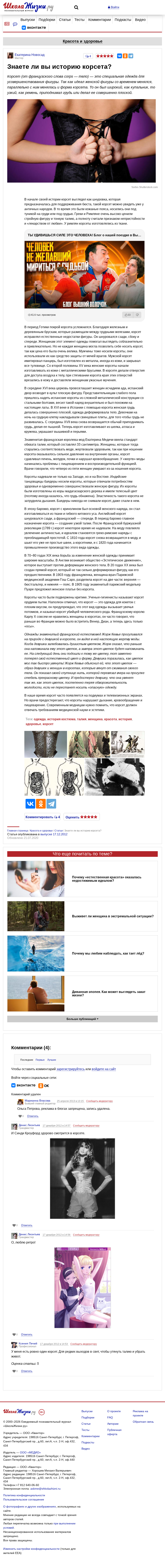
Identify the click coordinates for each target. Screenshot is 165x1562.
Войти (114, 7)
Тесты (79, 20)
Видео (140, 20)
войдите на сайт (104, 1069)
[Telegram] (130, 55)
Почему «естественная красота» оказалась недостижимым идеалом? (106, 879)
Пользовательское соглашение (23, 1499)
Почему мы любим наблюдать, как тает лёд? (108, 953)
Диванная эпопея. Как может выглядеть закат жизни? (108, 993)
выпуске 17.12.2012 (53, 834)
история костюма (61, 719)
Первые (40, 1059)
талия (81, 719)
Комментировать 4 (42, 816)
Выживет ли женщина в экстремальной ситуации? (113, 916)
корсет (48, 724)
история (125, 719)
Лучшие (51, 1059)
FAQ (110, 1417)
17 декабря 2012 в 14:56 (57, 1234)
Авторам (113, 1423)
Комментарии (99, 20)
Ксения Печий (28, 1343)
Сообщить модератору (99, 1101)
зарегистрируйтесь (71, 1069)
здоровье (33, 724)
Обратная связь (143, 1421)
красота (110, 719)
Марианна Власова (37, 1100)
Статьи (65, 20)
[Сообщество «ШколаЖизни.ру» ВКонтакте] (34, 28)
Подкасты (123, 20)
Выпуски (28, 20)
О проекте (114, 1411)
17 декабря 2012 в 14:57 (57, 1125)
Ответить (32, 1116)
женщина (95, 719)
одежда (40, 719)
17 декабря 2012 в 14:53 (54, 1344)
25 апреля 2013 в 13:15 (70, 1101)
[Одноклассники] (125, 55)
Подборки (47, 20)
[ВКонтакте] (119, 55)
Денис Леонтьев (29, 1125)
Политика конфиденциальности (24, 1495)
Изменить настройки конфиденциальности (31, 1548)
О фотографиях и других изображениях (29, 1506)
